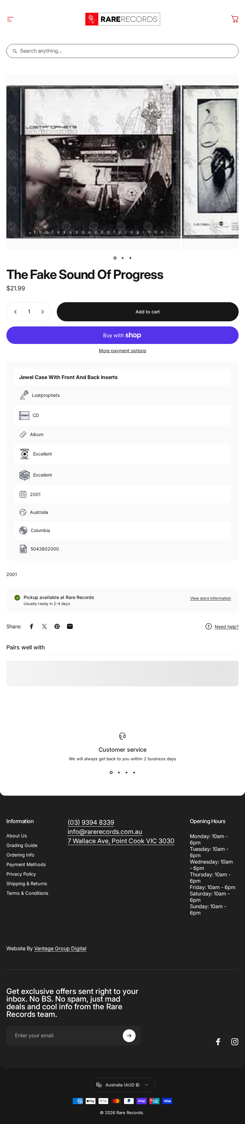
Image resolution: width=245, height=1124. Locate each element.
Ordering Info (20, 855)
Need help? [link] (227, 626)
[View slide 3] (126, 773)
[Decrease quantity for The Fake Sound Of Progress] (14, 312)
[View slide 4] (134, 773)
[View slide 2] (118, 773)
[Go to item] (115, 258)
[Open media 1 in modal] (169, 86)
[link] (121, 841)
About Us (16, 835)
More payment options (122, 350)
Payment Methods (26, 864)
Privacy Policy (21, 874)
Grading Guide (21, 845)
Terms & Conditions (27, 893)
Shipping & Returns (26, 883)
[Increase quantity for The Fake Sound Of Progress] (44, 312)
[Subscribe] (129, 1035)
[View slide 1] (111, 773)
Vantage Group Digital (60, 948)
